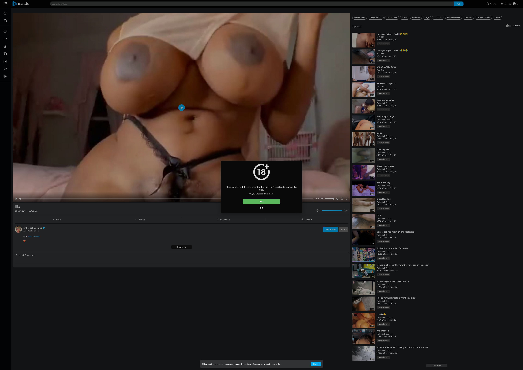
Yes (261, 201)
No (261, 208)
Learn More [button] (277, 364)
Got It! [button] (316, 364)
